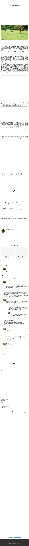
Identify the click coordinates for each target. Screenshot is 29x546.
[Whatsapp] (19, 540)
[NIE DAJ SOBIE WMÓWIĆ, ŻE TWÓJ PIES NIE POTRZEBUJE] (10, 506)
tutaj (21, 44)
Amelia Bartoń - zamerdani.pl (10, 229)
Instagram (2, 407)
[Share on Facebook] (16, 226)
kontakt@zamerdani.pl (6, 406)
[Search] (27, 1)
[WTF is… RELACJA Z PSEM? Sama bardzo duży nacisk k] (3, 445)
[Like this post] (15, 226)
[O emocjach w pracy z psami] (21, 251)
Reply (27, 328)
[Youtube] (14, 540)
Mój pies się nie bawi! (8, 256)
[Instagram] (12, 540)
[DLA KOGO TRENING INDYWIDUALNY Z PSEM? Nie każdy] (18, 441)
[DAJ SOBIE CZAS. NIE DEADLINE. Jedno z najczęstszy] (10, 445)
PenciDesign (20, 543)
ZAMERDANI (9, 204)
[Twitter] (9, 540)
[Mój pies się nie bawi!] (7, 251)
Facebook (5, 407)
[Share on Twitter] (17, 226)
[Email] (17, 540)
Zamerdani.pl (8, 328)
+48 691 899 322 (5, 405)
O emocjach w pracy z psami (21, 256)
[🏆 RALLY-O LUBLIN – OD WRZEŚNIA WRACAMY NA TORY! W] (3, 505)
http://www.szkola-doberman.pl (8, 325)
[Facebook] (7, 540)
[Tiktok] (22, 540)
